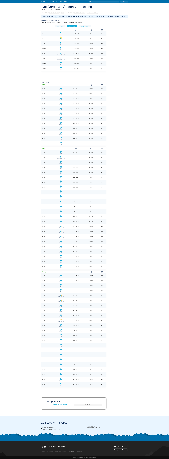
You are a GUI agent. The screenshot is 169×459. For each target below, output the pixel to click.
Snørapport (50, 16)
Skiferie (117, 16)
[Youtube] (115, 446)
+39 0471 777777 (91, 426)
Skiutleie (123, 16)
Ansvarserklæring (50, 451)
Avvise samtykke (79, 451)
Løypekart (91, 16)
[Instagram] (122, 446)
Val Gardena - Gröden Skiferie (59, 404)
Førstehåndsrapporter (72, 16)
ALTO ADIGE (46, 9)
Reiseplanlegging (65, 1)
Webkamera (62, 16)
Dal (60, 26)
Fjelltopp (85, 26)
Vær (56, 16)
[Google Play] (117, 449)
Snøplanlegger (100, 16)
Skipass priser (109, 16)
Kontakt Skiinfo (52, 446)
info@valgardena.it (93, 428)
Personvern (43, 451)
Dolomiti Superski (54, 12)
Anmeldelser (83, 16)
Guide (44, 16)
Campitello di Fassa (79, 12)
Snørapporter (53, 1)
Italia (62, 12)
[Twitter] (118, 446)
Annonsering (61, 446)
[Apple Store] (124, 449)
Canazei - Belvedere (92, 12)
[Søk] (117, 2)
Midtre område (72, 26)
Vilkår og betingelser (58, 451)
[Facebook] (126, 446)
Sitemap (65, 451)
